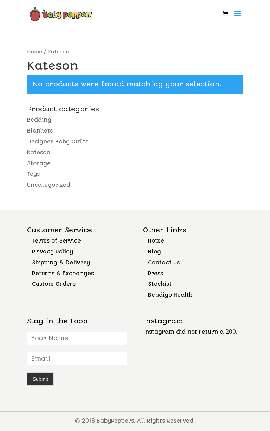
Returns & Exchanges (63, 273)
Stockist (160, 284)
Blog (154, 252)
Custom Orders (54, 284)
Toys (33, 174)
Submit (40, 379)
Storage (39, 163)
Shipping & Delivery (61, 262)
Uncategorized (48, 185)
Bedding (39, 120)
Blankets (40, 131)
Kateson (38, 152)
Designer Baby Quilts (57, 142)
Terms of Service (56, 241)
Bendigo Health (170, 295)
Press (155, 273)
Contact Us (164, 262)
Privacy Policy (52, 252)
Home (34, 51)
